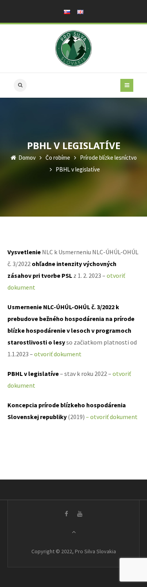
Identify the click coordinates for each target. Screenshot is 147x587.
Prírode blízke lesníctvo (108, 157)
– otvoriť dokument (112, 417)
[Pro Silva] (73, 48)
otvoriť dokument (58, 354)
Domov (26, 157)
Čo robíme (57, 157)
